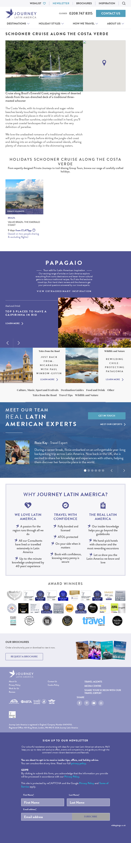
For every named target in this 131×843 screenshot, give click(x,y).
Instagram (101, 703)
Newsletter (61, 3)
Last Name (74, 795)
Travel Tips (66, 395)
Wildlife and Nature (86, 395)
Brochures (84, 3)
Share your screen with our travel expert (102, 692)
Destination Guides (72, 390)
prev (7, 343)
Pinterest (86, 703)
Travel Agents (93, 681)
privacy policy (78, 763)
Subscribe (90, 816)
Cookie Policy (53, 685)
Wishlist (35, 3)
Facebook (79, 703)
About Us (114, 24)
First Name (28, 795)
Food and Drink (95, 390)
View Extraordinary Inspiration (64, 291)
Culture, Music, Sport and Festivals (38, 390)
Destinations (16, 24)
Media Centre (92, 686)
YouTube (94, 703)
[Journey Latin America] (21, 13)
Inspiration (107, 3)
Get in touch (106, 416)
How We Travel (83, 24)
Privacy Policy (14, 685)
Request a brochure (24, 656)
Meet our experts (111, 424)
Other (110, 390)
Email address (30, 809)
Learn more (12, 323)
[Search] (124, 3)
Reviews (12, 692)
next (19, 343)
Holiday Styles (49, 24)
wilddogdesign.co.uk (118, 825)
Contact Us (110, 13)
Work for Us (14, 688)
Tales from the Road (45, 395)
